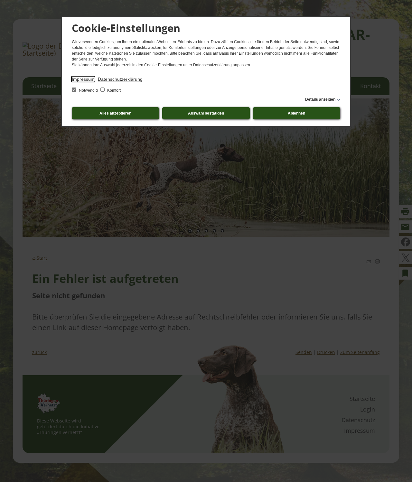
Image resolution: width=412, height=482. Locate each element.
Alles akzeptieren (115, 113)
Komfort (113, 90)
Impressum (83, 79)
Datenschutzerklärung (120, 79)
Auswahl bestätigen (206, 113)
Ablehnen (296, 113)
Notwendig (88, 90)
